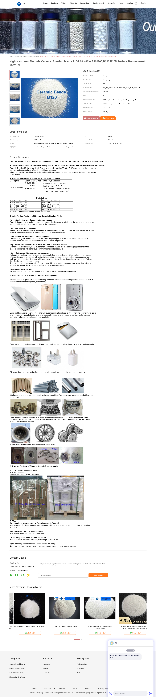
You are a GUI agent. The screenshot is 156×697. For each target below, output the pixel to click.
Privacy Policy (103, 688)
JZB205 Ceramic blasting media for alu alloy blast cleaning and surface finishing (130, 627)
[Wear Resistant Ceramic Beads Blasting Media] (25, 608)
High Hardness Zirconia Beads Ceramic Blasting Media (95, 627)
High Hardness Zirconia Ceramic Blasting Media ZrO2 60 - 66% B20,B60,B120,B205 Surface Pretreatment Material (78, 56)
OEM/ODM (80, 668)
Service (45, 668)
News (121, 3)
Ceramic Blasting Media (17, 668)
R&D (78, 673)
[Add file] (110, 693)
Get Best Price (92, 118)
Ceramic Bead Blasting (17, 664)
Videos (63, 3)
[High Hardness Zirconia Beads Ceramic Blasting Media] (95, 608)
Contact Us (111, 3)
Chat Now (130, 3)
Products (54, 3)
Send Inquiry (98, 575)
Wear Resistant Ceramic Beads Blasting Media (25, 626)
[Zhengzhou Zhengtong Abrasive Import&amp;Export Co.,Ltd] (20, 4)
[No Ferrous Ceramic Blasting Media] (60, 608)
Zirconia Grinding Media (17, 677)
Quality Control (98, 3)
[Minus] (150, 643)
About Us (73, 3)
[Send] (150, 693)
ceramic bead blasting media (25, 546)
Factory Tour (84, 3)
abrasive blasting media (47, 546)
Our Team (46, 673)
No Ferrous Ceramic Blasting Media (60, 626)
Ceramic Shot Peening (16, 673)
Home (45, 3)
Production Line (82, 664)
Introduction (47, 664)
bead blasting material (68, 546)
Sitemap (88, 688)
